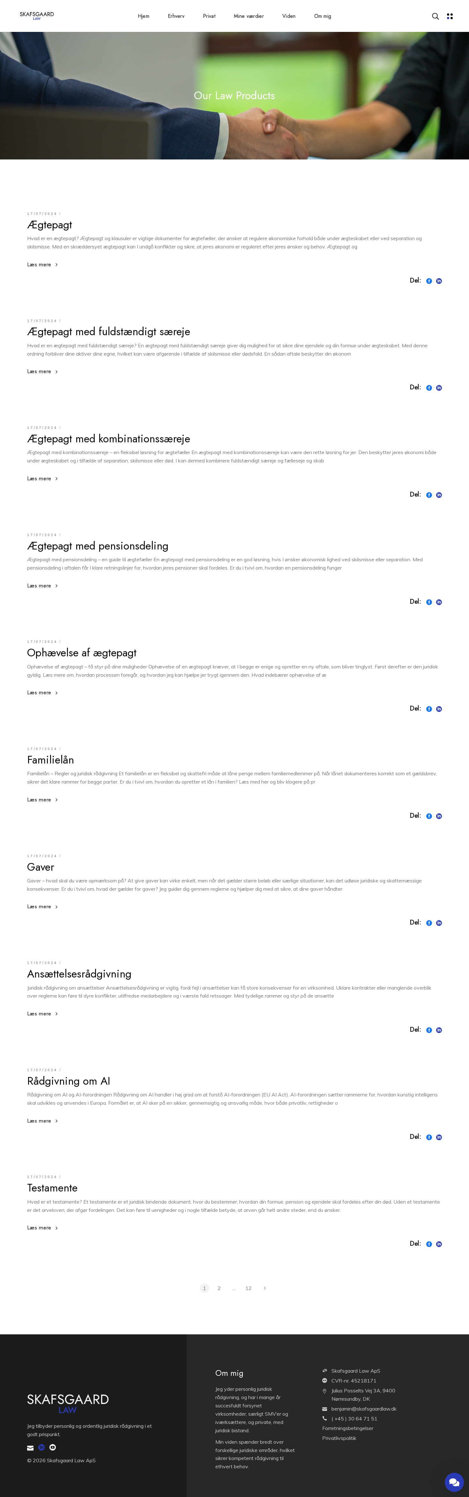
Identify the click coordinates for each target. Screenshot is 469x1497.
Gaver (40, 867)
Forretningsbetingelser (347, 1428)
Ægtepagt (49, 224)
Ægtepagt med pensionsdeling (97, 546)
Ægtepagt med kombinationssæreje (108, 438)
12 (248, 1288)
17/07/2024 (42, 213)
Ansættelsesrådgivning (79, 974)
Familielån (50, 760)
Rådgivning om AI (68, 1081)
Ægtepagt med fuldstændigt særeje (108, 331)
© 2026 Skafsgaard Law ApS (61, 1460)
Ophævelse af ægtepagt (82, 652)
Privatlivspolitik (339, 1438)
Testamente (52, 1188)
